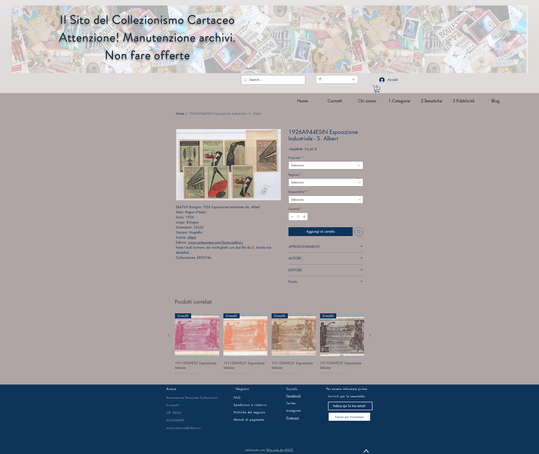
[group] (269, 347)
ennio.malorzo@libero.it (183, 428)
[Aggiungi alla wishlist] (358, 231)
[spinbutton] (298, 216)
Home (180, 113)
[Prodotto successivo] (370, 335)
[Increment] (304, 216)
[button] (377, 89)
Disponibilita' (298, 192)
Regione (294, 175)
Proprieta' (295, 158)
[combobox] (325, 165)
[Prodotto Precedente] (168, 335)
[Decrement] (291, 216)
